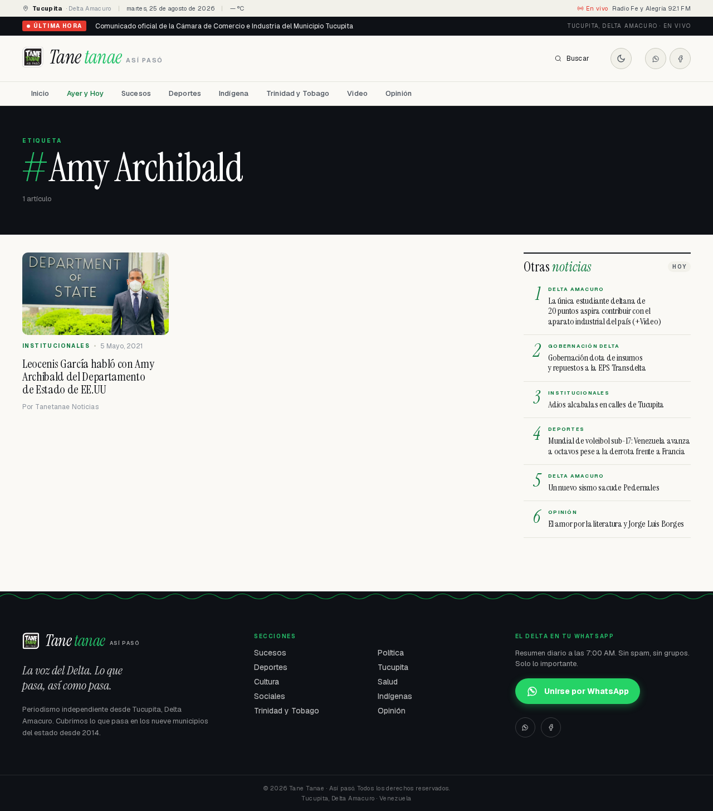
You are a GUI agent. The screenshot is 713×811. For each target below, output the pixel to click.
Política (391, 653)
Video (357, 93)
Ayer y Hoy (85, 93)
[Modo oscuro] (621, 58)
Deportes (185, 93)
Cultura (266, 682)
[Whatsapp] (655, 58)
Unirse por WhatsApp (586, 691)
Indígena (233, 93)
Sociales (269, 696)
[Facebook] (680, 58)
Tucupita (393, 667)
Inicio (40, 93)
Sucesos (136, 93)
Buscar (578, 58)
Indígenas (395, 696)
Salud (388, 682)
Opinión (398, 93)
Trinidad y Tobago (297, 93)
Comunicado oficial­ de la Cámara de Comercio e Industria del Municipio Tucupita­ (224, 26)
